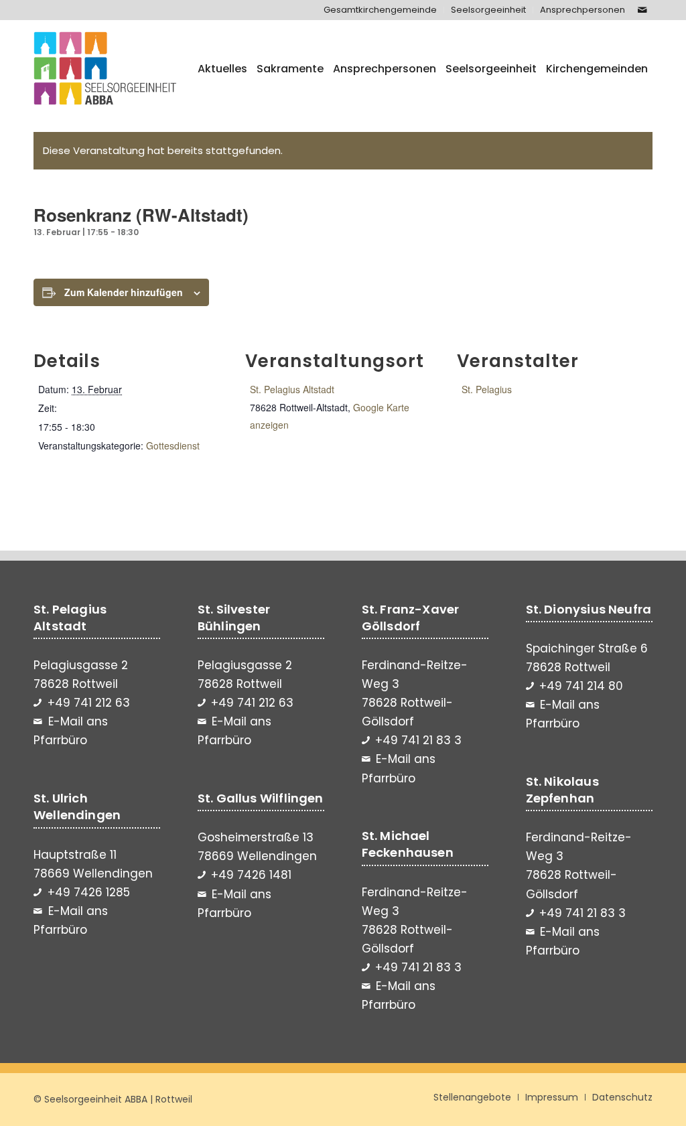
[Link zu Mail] (642, 10)
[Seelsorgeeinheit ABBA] (105, 69)
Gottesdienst (173, 445)
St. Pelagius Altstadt (292, 389)
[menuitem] (380, 10)
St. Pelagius (487, 389)
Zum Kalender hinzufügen (123, 292)
